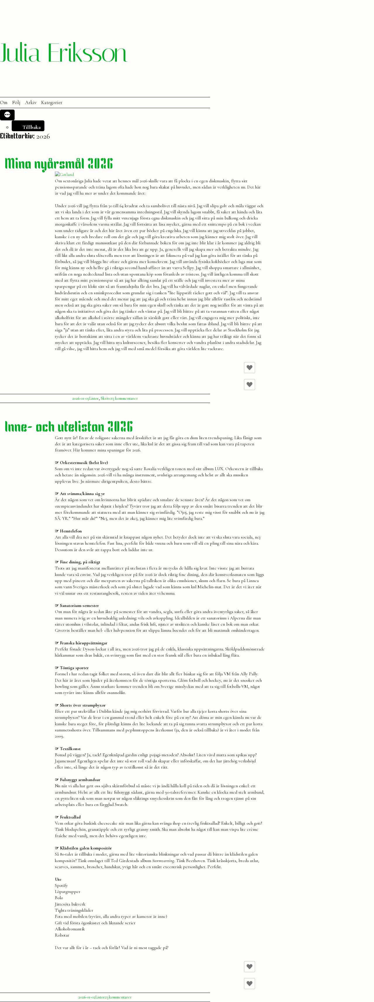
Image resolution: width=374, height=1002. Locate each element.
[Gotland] (64, 174)
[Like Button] (249, 367)
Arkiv (31, 102)
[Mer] (7, 115)
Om (3, 102)
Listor (94, 398)
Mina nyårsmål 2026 (59, 165)
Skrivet (106, 398)
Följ (16, 102)
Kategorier (51, 102)
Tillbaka (31, 127)
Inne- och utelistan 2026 (69, 428)
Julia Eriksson (63, 53)
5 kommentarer (125, 398)
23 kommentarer (118, 997)
